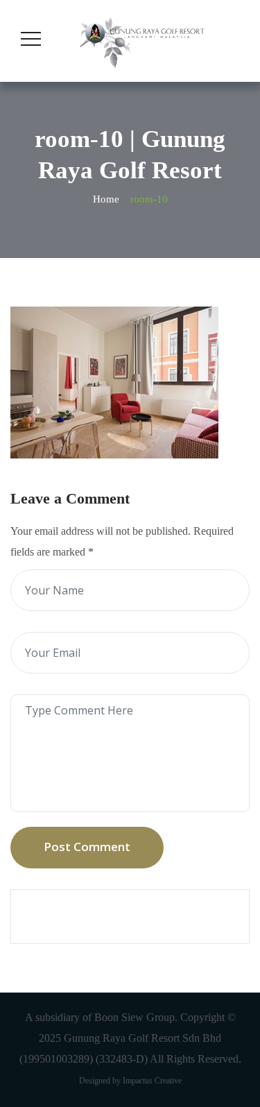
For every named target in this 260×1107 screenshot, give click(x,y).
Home (106, 199)
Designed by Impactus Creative (130, 1080)
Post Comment (87, 847)
